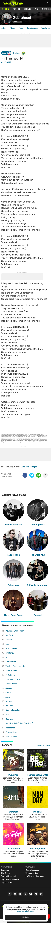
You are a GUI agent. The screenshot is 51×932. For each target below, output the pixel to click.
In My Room (10, 675)
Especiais (5, 870)
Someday (9, 688)
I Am (7, 644)
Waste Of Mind (11, 684)
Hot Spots (5, 873)
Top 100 (16, 9)
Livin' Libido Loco (12, 679)
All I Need (9, 701)
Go (6, 657)
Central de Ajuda (32, 870)
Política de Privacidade (35, 876)
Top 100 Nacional (8, 876)
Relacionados (32, 28)
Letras (3, 28)
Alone (7, 697)
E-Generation (11, 670)
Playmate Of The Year (14, 631)
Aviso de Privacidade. (26, 912)
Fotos (21, 28)
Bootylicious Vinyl (12, 710)
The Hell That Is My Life (15, 666)
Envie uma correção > (29, 467)
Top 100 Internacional (10, 879)
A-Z (36, 9)
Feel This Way (11, 737)
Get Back (9, 635)
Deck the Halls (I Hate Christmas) (19, 723)
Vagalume (13, 3)
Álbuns (12, 28)
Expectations (10, 732)
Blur (7, 714)
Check (8, 692)
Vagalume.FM (42, 745)
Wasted (8, 640)
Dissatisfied (10, 728)
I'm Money (9, 653)
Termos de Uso (32, 873)
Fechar (25, 917)
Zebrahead (22, 17)
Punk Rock (18, 22)
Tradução (16, 53)
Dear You (9, 719)
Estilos (27, 9)
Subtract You (10, 662)
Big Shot (9, 706)
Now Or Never (11, 648)
